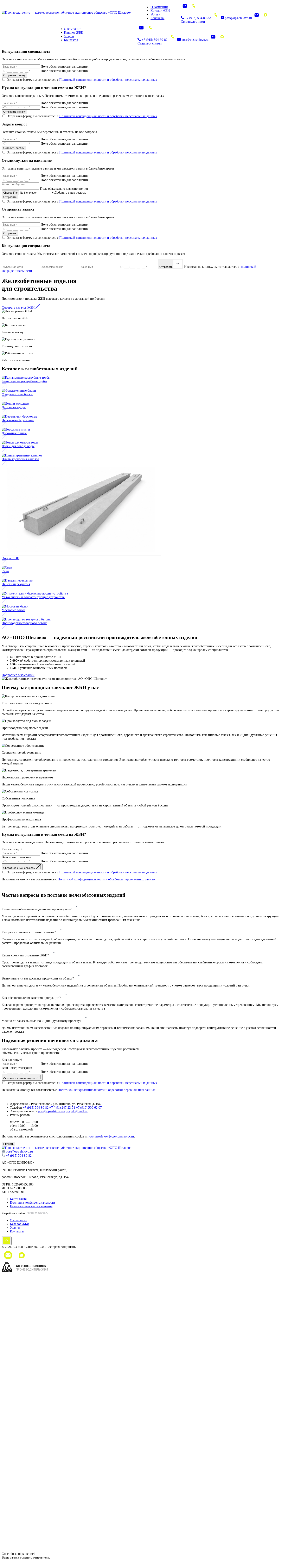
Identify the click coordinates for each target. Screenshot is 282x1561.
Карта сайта (18, 1199)
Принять (8, 1143)
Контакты (157, 18)
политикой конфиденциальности (111, 1136)
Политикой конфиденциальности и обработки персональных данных (108, 79)
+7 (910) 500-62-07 (89, 1107)
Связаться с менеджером (19, 867)
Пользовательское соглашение (31, 1206)
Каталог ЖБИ (160, 10)
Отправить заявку (14, 75)
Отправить (10, 197)
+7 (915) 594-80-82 (198, 18)
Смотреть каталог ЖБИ (19, 307)
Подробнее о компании (18, 675)
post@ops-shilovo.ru (238, 18)
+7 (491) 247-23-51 (62, 1107)
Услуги (155, 14)
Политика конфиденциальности (32, 1202)
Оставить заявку (13, 148)
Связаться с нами (193, 21)
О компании (159, 7)
